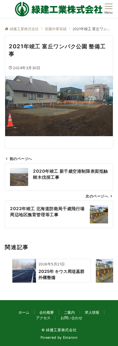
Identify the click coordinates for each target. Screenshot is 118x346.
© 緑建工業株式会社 (59, 330)
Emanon (70, 337)
